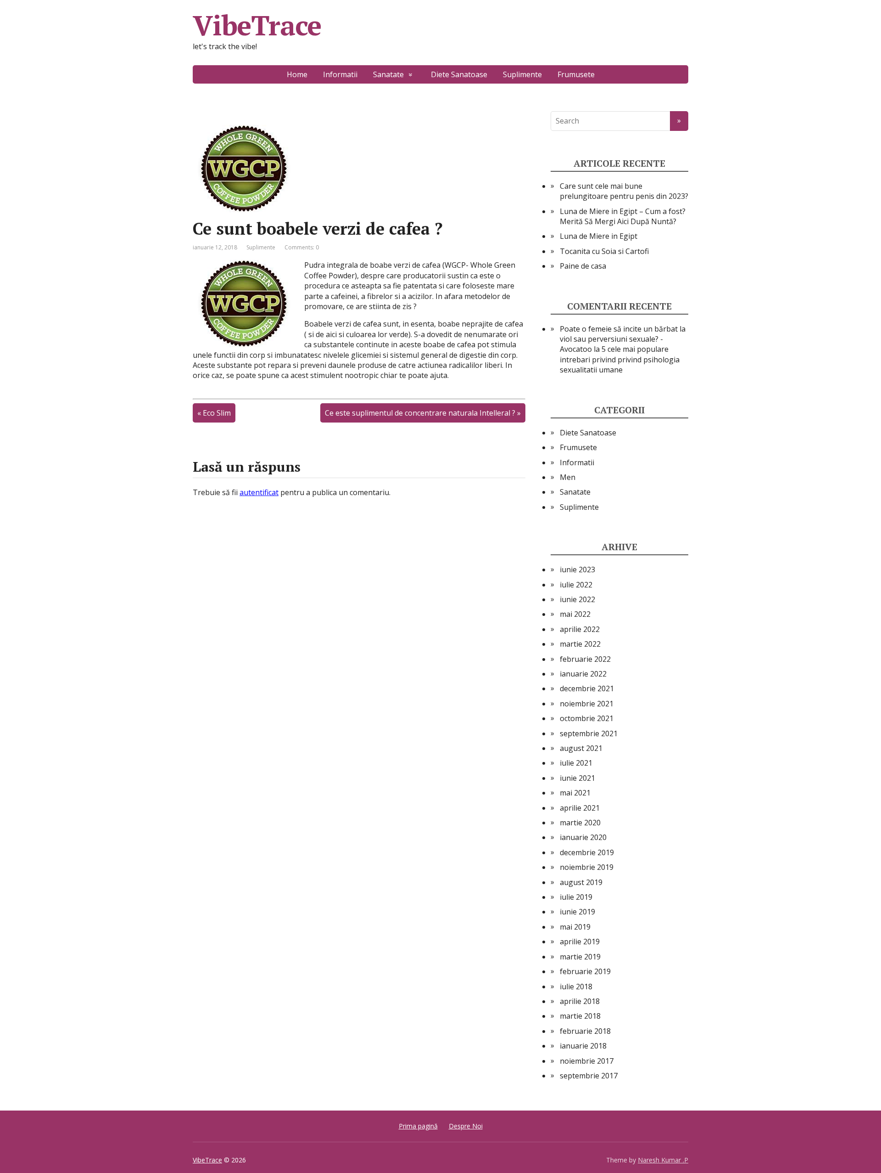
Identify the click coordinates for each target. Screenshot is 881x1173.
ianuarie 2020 (583, 837)
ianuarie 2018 (583, 1046)
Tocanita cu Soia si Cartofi (604, 251)
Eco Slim (217, 413)
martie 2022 (580, 644)
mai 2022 (575, 614)
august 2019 (581, 882)
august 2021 (581, 748)
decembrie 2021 (587, 688)
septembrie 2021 (589, 733)
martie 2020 (580, 823)
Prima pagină (418, 1126)
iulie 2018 (576, 986)
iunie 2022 (577, 599)
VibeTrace (257, 25)
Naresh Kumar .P (663, 1160)
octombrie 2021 (586, 718)
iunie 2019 (577, 912)
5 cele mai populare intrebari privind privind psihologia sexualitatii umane (620, 359)
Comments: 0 (301, 247)
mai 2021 (575, 793)
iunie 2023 (577, 569)
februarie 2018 (585, 1031)
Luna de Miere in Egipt (598, 236)
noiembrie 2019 (586, 867)
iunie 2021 (577, 778)
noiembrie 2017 (586, 1061)
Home (297, 74)
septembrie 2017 (589, 1076)
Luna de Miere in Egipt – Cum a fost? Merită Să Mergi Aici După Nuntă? (623, 216)
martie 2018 (580, 1016)
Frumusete (576, 74)
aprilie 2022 (580, 629)
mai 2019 (575, 927)
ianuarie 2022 (583, 674)
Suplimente (522, 74)
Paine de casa (583, 266)
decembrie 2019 (587, 852)
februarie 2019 (585, 971)
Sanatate (388, 74)
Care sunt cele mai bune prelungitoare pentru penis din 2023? (624, 191)
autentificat (259, 492)
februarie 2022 (585, 659)
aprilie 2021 (580, 808)
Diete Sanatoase (459, 74)
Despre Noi (466, 1126)
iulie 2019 (576, 897)
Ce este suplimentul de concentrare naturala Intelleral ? (420, 413)
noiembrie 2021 (586, 704)
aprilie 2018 (580, 1001)
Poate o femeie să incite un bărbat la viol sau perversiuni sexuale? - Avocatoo (623, 339)
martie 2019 (580, 957)
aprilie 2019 (580, 941)
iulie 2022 (576, 585)
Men (567, 477)
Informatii (340, 74)
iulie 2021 (576, 763)
